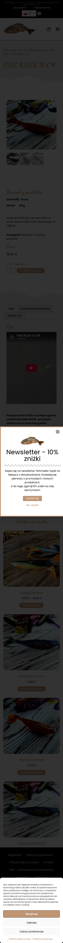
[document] (31, 471)
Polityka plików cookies (20, 938)
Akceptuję (31, 914)
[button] (57, 431)
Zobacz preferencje (31, 931)
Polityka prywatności (43, 938)
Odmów (32, 922)
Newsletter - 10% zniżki (32, 455)
